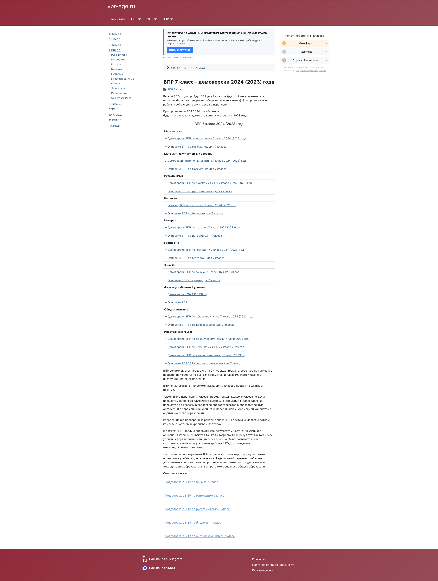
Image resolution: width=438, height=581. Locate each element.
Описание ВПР (178, 302)
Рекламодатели (262, 570)
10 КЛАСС (115, 114)
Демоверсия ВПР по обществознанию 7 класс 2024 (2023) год (210, 316)
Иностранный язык (122, 78)
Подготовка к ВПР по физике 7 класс (191, 482)
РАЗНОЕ (114, 125)
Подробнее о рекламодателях (311, 70)
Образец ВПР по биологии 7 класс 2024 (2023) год (202, 205)
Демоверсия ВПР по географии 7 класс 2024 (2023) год (206, 249)
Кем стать (118, 19)
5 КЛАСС (115, 39)
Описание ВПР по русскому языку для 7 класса (200, 191)
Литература (118, 88)
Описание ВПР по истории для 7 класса (195, 235)
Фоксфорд (305, 43)
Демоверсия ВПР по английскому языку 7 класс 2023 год (207, 355)
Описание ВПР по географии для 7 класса (196, 258)
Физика (115, 83)
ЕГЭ (134, 19)
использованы (181, 115)
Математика (118, 59)
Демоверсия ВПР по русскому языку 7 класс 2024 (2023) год (210, 183)
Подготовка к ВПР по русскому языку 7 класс (197, 509)
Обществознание (121, 97)
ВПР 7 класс (176, 89)
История (116, 64)
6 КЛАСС (115, 45)
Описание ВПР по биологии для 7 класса (195, 213)
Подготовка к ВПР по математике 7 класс (194, 495)
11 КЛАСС (115, 120)
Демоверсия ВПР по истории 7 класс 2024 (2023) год (204, 227)
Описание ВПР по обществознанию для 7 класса (201, 324)
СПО (112, 109)
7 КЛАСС (115, 50)
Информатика (119, 93)
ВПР (166, 19)
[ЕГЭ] (139, 19)
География (117, 73)
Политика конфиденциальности (273, 564)
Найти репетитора (179, 49)
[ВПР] (171, 19)
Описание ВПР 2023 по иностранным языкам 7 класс (204, 363)
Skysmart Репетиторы (305, 60)
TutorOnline (305, 51)
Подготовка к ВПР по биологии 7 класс (193, 522)
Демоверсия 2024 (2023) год (188, 294)
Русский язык (119, 54)
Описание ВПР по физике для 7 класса (194, 280)
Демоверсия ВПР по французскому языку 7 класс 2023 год (208, 338)
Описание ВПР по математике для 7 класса (197, 146)
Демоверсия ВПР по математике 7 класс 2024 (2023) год (207, 138)
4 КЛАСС (115, 34)
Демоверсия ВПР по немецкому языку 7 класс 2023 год (206, 347)
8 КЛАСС (115, 103)
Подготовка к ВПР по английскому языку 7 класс (200, 536)
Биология (116, 69)
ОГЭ (150, 19)
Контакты (258, 559)
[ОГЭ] (155, 19)
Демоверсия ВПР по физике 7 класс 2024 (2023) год (204, 272)
